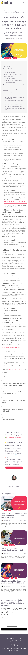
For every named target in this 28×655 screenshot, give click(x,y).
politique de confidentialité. (12, 626)
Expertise (20, 638)
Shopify (5, 545)
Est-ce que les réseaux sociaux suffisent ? (14, 106)
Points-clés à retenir (7, 92)
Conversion (12, 545)
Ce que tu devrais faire (10, 72)
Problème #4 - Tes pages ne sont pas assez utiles (14, 84)
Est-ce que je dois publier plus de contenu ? (14, 104)
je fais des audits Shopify (14, 369)
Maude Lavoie (14, 483)
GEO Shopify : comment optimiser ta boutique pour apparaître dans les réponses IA (13, 346)
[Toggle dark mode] (21, 2)
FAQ (4, 95)
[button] (26, 2)
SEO (5, 510)
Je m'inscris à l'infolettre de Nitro (14, 629)
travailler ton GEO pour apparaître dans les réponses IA (14, 202)
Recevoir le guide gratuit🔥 (13, 467)
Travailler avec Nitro (10, 638)
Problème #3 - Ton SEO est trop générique (12, 80)
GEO (9, 510)
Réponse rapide (6, 66)
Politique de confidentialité (14, 641)
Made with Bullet (15, 651)
